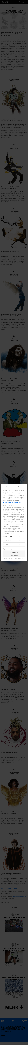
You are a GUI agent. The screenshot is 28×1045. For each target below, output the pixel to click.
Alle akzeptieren (14, 555)
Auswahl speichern (14, 552)
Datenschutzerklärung (8, 558)
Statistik (8, 541)
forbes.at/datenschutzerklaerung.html (12, 502)
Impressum (16, 558)
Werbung (9, 549)
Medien (8, 545)
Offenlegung (22, 558)
